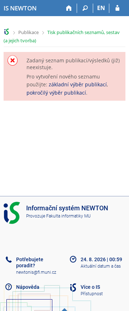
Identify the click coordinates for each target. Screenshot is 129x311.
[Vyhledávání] (85, 8)
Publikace (28, 32)
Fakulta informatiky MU (68, 216)
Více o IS (90, 287)
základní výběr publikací (78, 84)
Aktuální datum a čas (101, 266)
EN (101, 8)
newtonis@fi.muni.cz (36, 272)
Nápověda (27, 287)
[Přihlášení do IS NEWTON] (117, 8)
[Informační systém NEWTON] (7, 32)
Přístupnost (92, 293)
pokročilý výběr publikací (56, 92)
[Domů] (69, 8)
